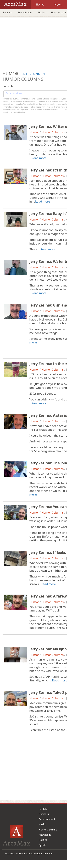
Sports (42, 845)
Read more (39, 158)
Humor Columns (52, 132)
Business (7, 12)
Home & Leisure (48, 829)
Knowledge (45, 834)
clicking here (20, 112)
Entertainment (25, 12)
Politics (43, 840)
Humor (34, 132)
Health (41, 12)
